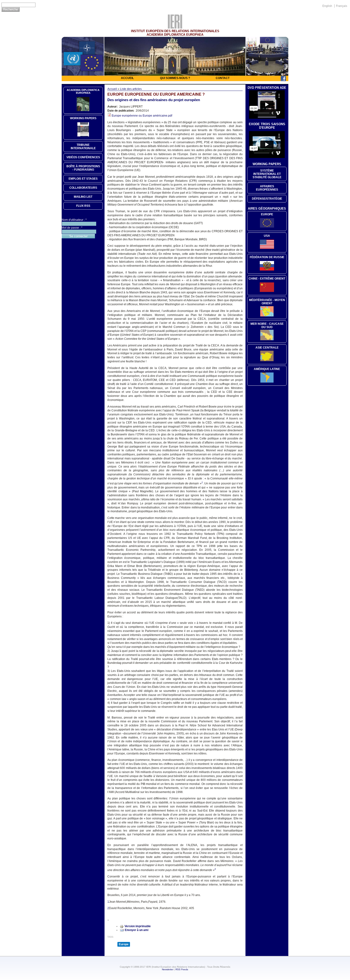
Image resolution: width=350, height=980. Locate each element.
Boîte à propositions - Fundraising (83, 168)
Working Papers (83, 118)
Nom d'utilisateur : (74, 220)
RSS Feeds (181, 969)
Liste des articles (131, 89)
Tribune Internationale (83, 146)
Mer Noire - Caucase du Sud (267, 325)
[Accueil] (175, 27)
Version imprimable (138, 926)
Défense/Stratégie (267, 198)
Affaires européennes (267, 188)
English (327, 6)
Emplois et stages (83, 178)
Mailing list (83, 196)
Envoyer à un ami (136, 930)
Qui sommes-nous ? (175, 78)
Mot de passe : (72, 227)
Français (341, 6)
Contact (223, 78)
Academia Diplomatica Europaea (83, 91)
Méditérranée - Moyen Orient (267, 301)
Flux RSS (83, 205)
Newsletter (167, 969)
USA (267, 235)
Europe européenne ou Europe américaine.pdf (142, 115)
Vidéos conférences (83, 157)
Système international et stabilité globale (267, 174)
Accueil (127, 78)
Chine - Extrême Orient (267, 278)
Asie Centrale (267, 347)
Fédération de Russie (267, 257)
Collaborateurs (83, 187)
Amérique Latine (267, 369)
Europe (124, 944)
